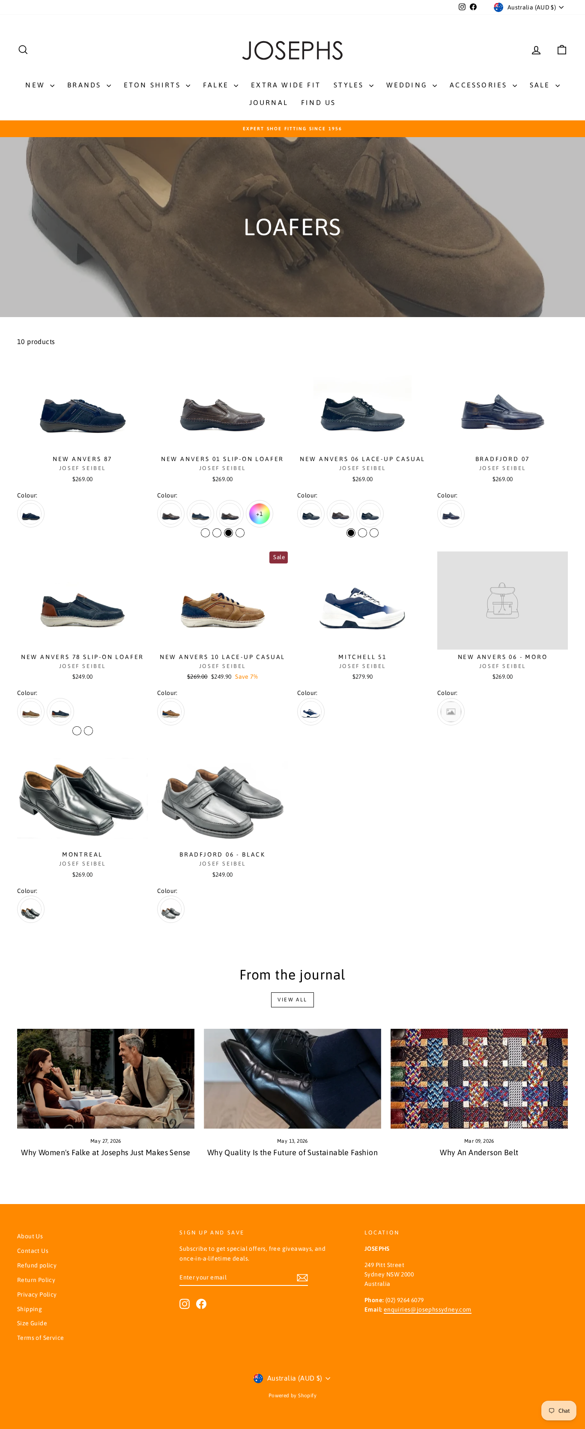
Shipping (29, 1309)
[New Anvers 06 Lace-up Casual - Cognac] (374, 533)
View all (292, 1000)
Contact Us (32, 1250)
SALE (541, 85)
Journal (268, 102)
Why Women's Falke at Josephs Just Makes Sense (105, 1152)
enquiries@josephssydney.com (428, 1309)
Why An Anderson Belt (479, 1152)
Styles (350, 85)
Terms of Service (40, 1337)
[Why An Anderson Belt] (479, 1079)
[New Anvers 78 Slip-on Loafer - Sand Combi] (77, 731)
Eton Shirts (154, 85)
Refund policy (37, 1265)
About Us (30, 1236)
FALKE (217, 85)
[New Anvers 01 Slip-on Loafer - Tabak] (205, 533)
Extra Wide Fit (286, 85)
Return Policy (36, 1279)
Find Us (318, 102)
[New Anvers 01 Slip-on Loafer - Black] (228, 533)
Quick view (82, 442)
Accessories (480, 85)
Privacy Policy (37, 1294)
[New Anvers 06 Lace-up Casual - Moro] (362, 533)
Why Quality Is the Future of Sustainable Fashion (292, 1152)
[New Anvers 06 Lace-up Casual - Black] (351, 533)
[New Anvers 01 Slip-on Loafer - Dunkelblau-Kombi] (217, 533)
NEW (36, 85)
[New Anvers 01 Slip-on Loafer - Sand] (240, 533)
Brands (85, 85)
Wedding (408, 85)
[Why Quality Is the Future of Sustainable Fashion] (292, 1079)
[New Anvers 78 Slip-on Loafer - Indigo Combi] (88, 731)
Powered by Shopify (292, 1396)
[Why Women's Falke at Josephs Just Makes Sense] (105, 1079)
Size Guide (32, 1323)
